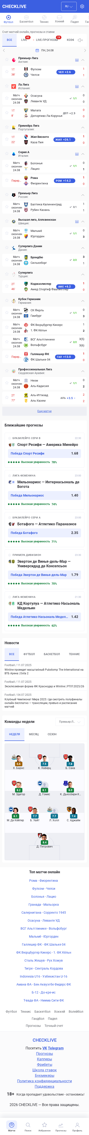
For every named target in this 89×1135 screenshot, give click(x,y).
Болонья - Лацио (43, 896)
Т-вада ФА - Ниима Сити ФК (44, 1000)
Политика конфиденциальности (44, 1081)
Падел (52, 1018)
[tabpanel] (44, 235)
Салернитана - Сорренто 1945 (43, 912)
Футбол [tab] (29, 654)
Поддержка (44, 1086)
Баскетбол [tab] (52, 654)
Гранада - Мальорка (44, 904)
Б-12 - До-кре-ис (43, 992)
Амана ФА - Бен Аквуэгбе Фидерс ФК (43, 984)
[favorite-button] (7, 60)
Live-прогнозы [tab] (48, 39)
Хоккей (59, 1011)
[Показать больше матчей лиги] (77, 60)
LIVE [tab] (25, 39)
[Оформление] (82, 6)
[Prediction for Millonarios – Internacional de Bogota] (44, 490)
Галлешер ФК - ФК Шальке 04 (43, 944)
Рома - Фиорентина (43, 880)
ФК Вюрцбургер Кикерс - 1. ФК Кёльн (43, 952)
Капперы (44, 1059)
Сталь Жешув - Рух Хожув (43, 960)
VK (44, 1048)
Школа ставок (44, 1070)
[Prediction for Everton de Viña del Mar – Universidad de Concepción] (44, 569)
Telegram (56, 1048)
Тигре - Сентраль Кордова (43, 968)
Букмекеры (44, 1075)
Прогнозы (33, 1026)
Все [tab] (9, 40)
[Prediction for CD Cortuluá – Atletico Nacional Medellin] (44, 611)
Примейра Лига (28, 125)
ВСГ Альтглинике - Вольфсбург (44, 928)
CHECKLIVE (14, 6)
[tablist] (38, 40)
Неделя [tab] (14, 734)
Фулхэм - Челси (43, 888)
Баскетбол (42, 1011)
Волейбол (76, 1011)
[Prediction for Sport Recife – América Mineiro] (44, 450)
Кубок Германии (29, 299)
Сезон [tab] (52, 734)
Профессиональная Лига (35, 369)
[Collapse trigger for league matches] (82, 60)
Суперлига (25, 272)
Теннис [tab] (74, 654)
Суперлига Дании (30, 246)
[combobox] (69, 6)
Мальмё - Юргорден (43, 936)
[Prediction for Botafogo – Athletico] (44, 529)
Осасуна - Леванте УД (44, 920)
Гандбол (38, 1018)
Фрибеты (44, 1064)
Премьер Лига (28, 193)
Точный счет (53, 1026)
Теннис (26, 1011)
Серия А (23, 152)
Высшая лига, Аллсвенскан (37, 219)
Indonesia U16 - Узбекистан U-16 (43, 976)
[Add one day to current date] (3, 50)
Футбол (11, 1011)
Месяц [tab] (34, 734)
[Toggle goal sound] (80, 40)
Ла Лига (23, 84)
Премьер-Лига (28, 58)
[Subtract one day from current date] (85, 50)
